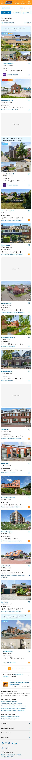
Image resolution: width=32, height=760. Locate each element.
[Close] (9, 8)
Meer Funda (4, 737)
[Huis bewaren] (29, 64)
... (19, 668)
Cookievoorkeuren (7, 757)
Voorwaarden (11, 755)
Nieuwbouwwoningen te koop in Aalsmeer (13, 706)
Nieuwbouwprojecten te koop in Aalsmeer (13, 708)
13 (22, 668)
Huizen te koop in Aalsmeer (9, 701)
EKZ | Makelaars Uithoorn (8, 473)
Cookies (19, 755)
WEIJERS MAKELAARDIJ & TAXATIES (12, 254)
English (7, 748)
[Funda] (9, 2)
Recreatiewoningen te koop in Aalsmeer (12, 710)
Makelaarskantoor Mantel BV (9, 110)
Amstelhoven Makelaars (8, 346)
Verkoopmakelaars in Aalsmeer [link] (10, 719)
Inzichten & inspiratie (7, 728)
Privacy (3, 755)
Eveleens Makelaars (7, 380)
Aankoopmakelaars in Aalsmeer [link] (10, 716)
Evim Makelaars (11, 662)
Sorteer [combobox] (29, 23)
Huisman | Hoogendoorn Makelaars (11, 220)
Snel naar (4, 723)
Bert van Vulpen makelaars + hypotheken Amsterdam (13, 576)
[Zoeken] (21, 8)
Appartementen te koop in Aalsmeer (11, 704)
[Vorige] (6, 668)
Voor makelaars (6, 733)
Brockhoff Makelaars (12, 75)
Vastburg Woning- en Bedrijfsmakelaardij (13, 312)
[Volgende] (26, 668)
